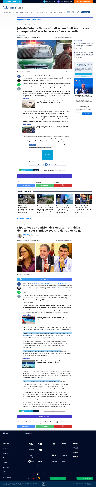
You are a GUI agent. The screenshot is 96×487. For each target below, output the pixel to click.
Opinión (46, 12)
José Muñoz (22, 35)
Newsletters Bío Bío (50, 1)
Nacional (11, 12)
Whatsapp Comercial (59, 478)
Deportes (33, 12)
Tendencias (40, 12)
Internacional (19, 12)
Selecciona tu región (10, 1)
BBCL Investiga (53, 12)
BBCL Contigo (62, 12)
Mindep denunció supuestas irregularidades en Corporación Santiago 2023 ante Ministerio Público (54, 361)
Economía (27, 12)
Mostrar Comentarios (44, 176)
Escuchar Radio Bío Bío (84, 1)
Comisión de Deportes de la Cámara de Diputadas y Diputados (51, 283)
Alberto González (27, 234)
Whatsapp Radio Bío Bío (85, 478)
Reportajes (6, 467)
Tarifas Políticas (7, 477)
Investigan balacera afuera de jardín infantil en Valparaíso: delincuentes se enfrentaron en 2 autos (54, 101)
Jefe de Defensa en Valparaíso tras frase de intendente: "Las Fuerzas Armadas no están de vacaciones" (53, 127)
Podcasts (5, 12)
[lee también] (28, 320)
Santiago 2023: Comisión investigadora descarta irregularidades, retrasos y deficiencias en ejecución (52, 318)
